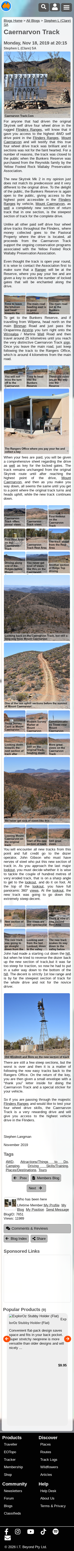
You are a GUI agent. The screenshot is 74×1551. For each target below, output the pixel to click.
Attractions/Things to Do (44, 1162)
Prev (23, 1178)
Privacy (60, 1506)
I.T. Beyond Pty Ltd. (32, 1547)
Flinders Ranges (29, 130)
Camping (12, 1166)
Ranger (40, 270)
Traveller (10, 1444)
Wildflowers (49, 1467)
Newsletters (13, 1491)
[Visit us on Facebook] (6, 1533)
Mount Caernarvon (50, 204)
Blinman (20, 326)
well (7, 208)
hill (68, 954)
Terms (45, 1506)
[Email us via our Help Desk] (7, 1539)
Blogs (8, 1506)
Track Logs (48, 1460)
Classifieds (12, 1513)
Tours (42, 1170)
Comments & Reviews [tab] (30, 1228)
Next (33, 1188)
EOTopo (10, 1452)
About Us (47, 1498)
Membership (13, 1467)
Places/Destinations (21, 1170)
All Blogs (33, 21)
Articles (46, 1475)
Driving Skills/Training (48, 1166)
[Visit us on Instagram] (18, 1533)
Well (40, 334)
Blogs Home (13, 21)
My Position (35, 1209)
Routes (45, 1452)
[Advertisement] (37, 1278)
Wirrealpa (11, 334)
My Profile (51, 1205)
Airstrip (27, 330)
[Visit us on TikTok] (43, 1533)
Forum (9, 1498)
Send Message (57, 1209)
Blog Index (19, 1239)
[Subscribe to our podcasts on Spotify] (55, 1533)
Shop (8, 1475)
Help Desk (48, 1491)
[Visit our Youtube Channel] (30, 1533)
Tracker (10, 1460)
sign (67, 342)
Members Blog (48, 1178)
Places (45, 1444)
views (34, 890)
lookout (9, 870)
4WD (9, 1162)
